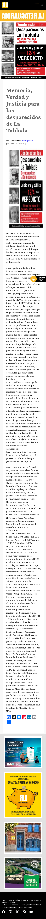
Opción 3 (38, 285)
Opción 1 (38, 282)
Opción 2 (38, 283)
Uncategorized (27, 140)
